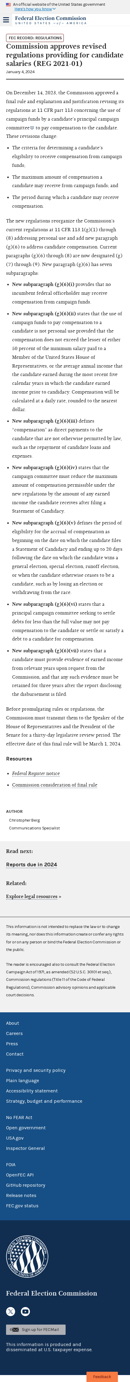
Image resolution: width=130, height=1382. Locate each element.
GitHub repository (25, 1185)
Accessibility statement (32, 1091)
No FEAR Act (19, 1117)
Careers (14, 1033)
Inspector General (25, 1148)
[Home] (57, 20)
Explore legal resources (31, 896)
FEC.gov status (22, 1205)
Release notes (21, 1195)
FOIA (10, 1164)
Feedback (102, 1376)
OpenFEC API (20, 1175)
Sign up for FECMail (40, 1329)
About (12, 1023)
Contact (15, 1054)
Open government (26, 1128)
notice (36, 773)
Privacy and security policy (36, 1070)
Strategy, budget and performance (44, 1101)
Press (12, 1043)
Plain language (22, 1080)
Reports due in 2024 (31, 864)
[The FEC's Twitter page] (10, 1311)
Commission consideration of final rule (54, 785)
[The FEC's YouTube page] (25, 1311)
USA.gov (15, 1138)
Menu (6, 20)
